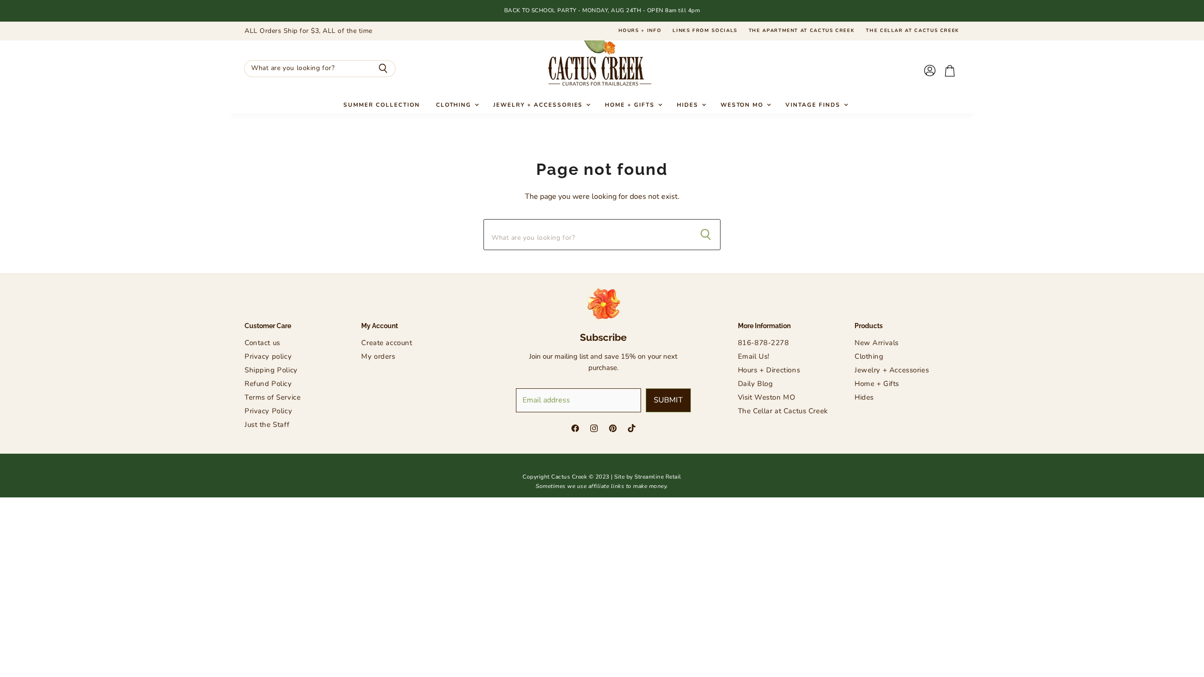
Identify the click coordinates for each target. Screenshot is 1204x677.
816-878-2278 (763, 342)
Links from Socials (705, 31)
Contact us (262, 342)
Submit (668, 400)
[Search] (383, 68)
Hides (689, 105)
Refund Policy (268, 383)
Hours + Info (640, 31)
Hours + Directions (769, 370)
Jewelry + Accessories (539, 105)
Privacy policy (268, 356)
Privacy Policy (268, 411)
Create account (386, 342)
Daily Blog (755, 383)
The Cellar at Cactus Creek (912, 31)
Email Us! (753, 356)
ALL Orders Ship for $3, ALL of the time (308, 31)
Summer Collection (381, 105)
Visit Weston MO (767, 397)
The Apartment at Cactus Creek (802, 31)
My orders (378, 356)
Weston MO (743, 105)
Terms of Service (273, 397)
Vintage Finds (813, 105)
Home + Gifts (631, 105)
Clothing (455, 105)
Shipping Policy (271, 370)
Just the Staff (267, 424)
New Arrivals (877, 342)
